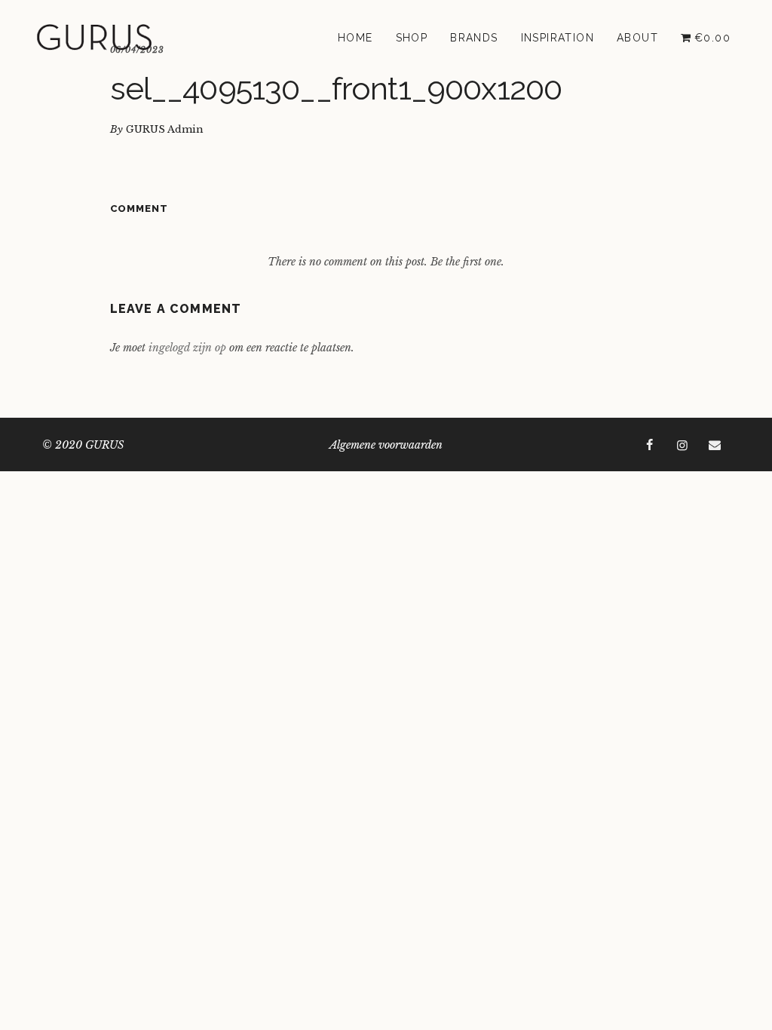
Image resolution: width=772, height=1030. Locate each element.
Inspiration (557, 38)
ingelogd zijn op (187, 347)
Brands (474, 38)
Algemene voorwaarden (386, 445)
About (637, 38)
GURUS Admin (165, 129)
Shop (412, 38)
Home (355, 38)
